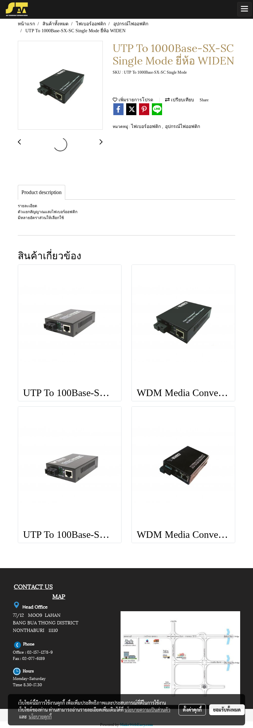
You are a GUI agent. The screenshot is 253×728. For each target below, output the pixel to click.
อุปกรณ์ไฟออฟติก (182, 126)
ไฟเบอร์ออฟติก (146, 126)
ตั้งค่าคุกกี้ (192, 710)
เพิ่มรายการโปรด (135, 99)
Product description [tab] (41, 192)
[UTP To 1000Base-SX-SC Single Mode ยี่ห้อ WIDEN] (60, 85)
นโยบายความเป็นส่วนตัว (147, 710)
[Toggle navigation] (244, 9)
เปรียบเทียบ (182, 99)
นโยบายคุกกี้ (40, 716)
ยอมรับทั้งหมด (227, 710)
